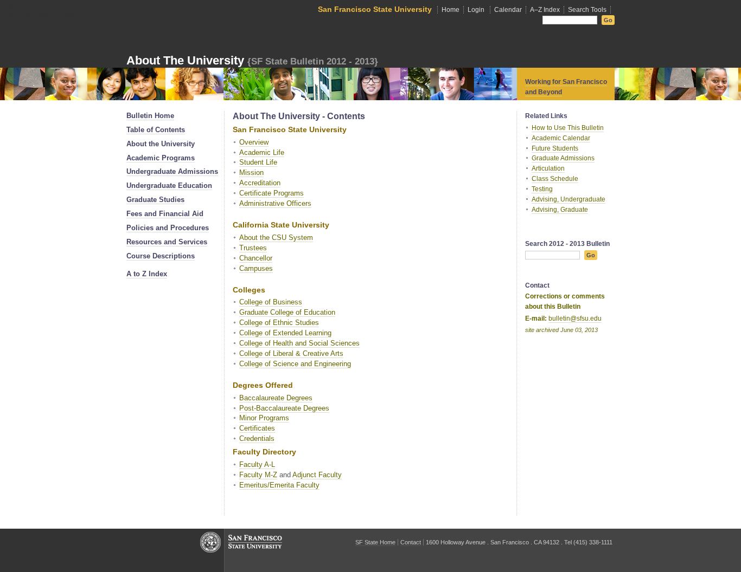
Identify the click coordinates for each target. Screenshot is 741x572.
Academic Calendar (561, 138)
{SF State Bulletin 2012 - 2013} (312, 61)
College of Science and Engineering (295, 364)
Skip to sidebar (24, 25)
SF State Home (375, 542)
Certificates (257, 428)
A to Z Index (146, 274)
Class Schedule (555, 179)
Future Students (555, 148)
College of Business (270, 302)
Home (450, 10)
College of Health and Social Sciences (299, 343)
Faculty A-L (257, 464)
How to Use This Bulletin (568, 128)
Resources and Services (166, 242)
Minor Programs (264, 418)
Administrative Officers (275, 203)
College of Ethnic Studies (279, 322)
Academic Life (261, 152)
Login (476, 10)
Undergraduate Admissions (172, 171)
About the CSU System (276, 237)
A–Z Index (545, 10)
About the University (160, 144)
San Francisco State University (375, 9)
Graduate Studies (155, 200)
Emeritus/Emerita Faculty (279, 485)
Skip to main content (32, 5)
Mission (251, 172)
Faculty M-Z (258, 475)
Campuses (256, 268)
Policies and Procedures (167, 228)
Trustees (253, 248)
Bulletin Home (150, 116)
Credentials (256, 438)
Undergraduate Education (169, 185)
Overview (254, 142)
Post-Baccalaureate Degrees (284, 408)
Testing (542, 189)
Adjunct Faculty (317, 475)
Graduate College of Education (287, 312)
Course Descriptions (160, 256)
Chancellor (255, 258)
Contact (410, 542)
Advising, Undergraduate (568, 199)
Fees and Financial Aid (164, 214)
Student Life (258, 162)
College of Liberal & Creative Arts (291, 353)
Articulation (548, 168)
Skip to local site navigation (40, 15)
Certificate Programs (271, 193)
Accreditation (259, 183)
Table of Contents (155, 130)
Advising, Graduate (560, 209)
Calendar (508, 10)
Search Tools (587, 10)
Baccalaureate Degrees (275, 398)
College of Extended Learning (285, 333)
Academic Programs (160, 158)
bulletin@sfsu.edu (575, 318)
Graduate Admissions (563, 158)
